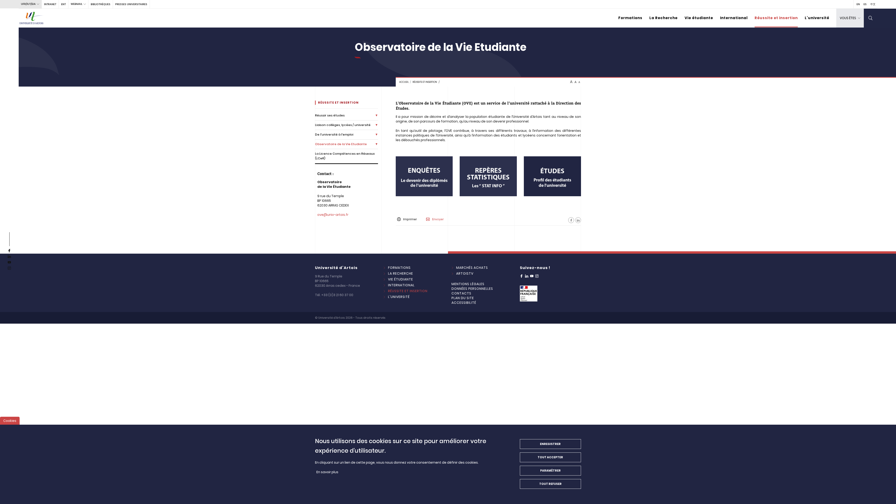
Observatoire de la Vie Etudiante (341, 144)
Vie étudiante (699, 17)
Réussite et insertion (776, 17)
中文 (872, 4)
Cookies (9, 420)
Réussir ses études (330, 115)
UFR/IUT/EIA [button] (28, 4)
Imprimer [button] (410, 219)
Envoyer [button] (438, 219)
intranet (50, 4)
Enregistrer (550, 444)
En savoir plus (327, 472)
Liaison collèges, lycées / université (343, 125)
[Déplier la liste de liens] (376, 115)
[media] (424, 176)
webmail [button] (76, 4)
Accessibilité (464, 302)
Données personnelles (472, 288)
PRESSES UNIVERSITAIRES (131, 4)
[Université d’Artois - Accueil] (31, 18)
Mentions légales (468, 284)
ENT (63, 4)
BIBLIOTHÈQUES (100, 4)
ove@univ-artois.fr (332, 214)
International (734, 17)
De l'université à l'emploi (334, 134)
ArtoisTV (464, 273)
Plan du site (463, 298)
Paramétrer (550, 470)
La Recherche (663, 17)
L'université (817, 17)
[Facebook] (571, 220)
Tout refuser (550, 484)
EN (858, 4)
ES (865, 4)
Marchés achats (472, 267)
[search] (870, 18)
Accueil (404, 82)
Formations (630, 17)
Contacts (461, 293)
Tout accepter (550, 457)
